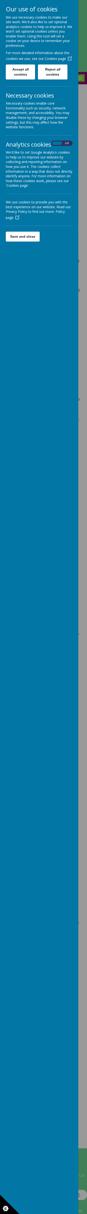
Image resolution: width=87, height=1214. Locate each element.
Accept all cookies (20, 71)
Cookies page (55, 58)
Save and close (22, 236)
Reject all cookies (52, 71)
